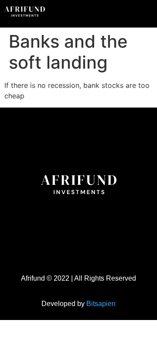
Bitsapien (101, 303)
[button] (133, 12)
